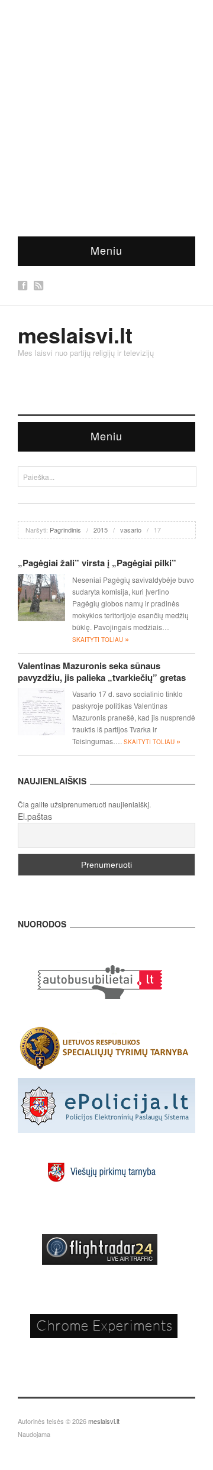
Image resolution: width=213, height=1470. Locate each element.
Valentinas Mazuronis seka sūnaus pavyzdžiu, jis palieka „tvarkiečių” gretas (102, 671)
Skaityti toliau (100, 639)
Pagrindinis (65, 529)
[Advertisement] (106, 112)
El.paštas (35, 816)
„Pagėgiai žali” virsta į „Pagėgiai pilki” (97, 562)
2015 (100, 529)
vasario (130, 529)
